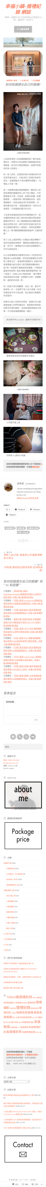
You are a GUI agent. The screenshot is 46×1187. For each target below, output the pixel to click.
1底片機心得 (11, 896)
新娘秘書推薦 (26, 1017)
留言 (36, 720)
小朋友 (13, 1013)
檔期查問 (35, 467)
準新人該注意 (23, 532)
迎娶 (20, 1022)
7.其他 (5, 950)
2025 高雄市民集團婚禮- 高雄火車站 (17, 1128)
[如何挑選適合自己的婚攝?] (23, 63)
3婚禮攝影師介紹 (12, 885)
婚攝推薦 (24, 1003)
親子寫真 (14, 1022)
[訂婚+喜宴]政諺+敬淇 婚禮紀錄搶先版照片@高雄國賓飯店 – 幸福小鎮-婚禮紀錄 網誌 (22, 650)
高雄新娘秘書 (28, 1032)
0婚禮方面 (7, 863)
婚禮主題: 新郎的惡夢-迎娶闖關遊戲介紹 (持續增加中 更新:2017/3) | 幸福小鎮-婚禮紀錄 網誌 (22, 622)
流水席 (8, 1022)
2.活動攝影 (10, 901)
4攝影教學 (10, 912)
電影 (32, 1022)
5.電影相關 (10, 917)
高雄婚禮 (24, 1027)
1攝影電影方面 (9, 890)
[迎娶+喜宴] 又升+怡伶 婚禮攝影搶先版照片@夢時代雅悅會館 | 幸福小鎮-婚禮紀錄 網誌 (23, 631)
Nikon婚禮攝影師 (19, 997)
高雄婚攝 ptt (15, 1027)
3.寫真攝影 (10, 906)
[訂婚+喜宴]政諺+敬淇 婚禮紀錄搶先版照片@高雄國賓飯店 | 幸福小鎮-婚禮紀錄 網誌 (23, 613)
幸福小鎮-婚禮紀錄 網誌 (23, 9)
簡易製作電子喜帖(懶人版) (13, 988)
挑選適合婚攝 (33, 528)
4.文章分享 (24, 80)
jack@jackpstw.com (10, 763)
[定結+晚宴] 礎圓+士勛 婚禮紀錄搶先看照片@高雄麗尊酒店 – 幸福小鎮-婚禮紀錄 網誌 (22, 678)
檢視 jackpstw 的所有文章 (27, 498)
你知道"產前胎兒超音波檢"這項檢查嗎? (23, 568)
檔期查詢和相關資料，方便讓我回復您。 (22, 1055)
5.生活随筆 (36, 80)
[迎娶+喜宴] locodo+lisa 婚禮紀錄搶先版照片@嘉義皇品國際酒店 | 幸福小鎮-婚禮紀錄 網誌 (23, 603)
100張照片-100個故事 (14, 874)
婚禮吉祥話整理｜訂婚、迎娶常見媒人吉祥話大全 (22, 977)
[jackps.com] (20, 737)
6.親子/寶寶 (10, 923)
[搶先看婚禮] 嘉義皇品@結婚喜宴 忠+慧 (18, 1095)
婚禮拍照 (31, 1002)
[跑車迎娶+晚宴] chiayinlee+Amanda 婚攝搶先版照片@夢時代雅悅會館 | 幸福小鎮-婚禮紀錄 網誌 (22, 594)
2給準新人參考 (11, 80)
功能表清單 (24, 29)
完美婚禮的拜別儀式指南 (12, 982)
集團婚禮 (26, 1022)
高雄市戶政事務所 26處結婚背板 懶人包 (18, 963)
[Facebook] (13, 737)
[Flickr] (33, 737)
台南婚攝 (17, 1002)
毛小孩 (34, 1017)
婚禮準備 (13, 1008)
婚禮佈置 (21, 528)
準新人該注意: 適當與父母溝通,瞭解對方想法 (22, 555)
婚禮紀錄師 (35, 1008)
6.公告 (5, 945)
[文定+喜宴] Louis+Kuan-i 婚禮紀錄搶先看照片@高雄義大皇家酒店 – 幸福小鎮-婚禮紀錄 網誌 (22, 660)
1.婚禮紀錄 (10, 868)
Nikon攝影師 (37, 998)
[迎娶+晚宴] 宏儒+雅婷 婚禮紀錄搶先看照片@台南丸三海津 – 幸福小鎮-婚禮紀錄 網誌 (22, 669)
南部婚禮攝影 (8, 1003)
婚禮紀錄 (23, 1007)
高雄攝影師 (10, 528)
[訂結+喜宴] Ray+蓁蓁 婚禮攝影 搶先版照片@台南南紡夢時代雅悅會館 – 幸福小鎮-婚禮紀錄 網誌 (22, 641)
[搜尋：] (23, 747)
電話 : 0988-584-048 (11, 760)
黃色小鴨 (9, 928)
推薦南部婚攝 (24, 1012)
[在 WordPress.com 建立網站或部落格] (9, 1180)
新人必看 (16, 1017)
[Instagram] (26, 737)
